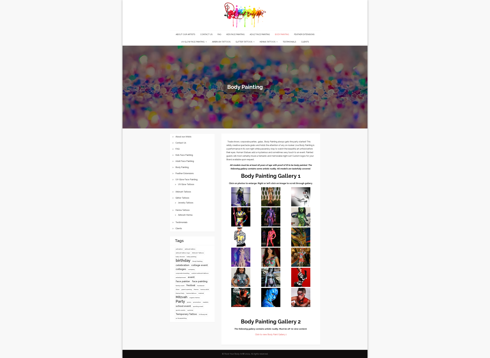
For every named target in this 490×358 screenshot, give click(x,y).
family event (180, 285)
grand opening (186, 289)
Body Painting (282, 34)
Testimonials (289, 42)
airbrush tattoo (190, 249)
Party (180, 301)
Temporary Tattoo (186, 314)
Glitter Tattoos (244, 42)
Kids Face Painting (235, 34)
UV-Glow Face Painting (193, 42)
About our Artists (185, 34)
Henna (196, 289)
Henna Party (180, 293)
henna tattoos (191, 293)
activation (179, 249)
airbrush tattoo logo (183, 253)
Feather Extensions (304, 34)
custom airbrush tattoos (200, 273)
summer (190, 310)
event (191, 277)
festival (190, 285)
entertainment (181, 277)
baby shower (180, 256)
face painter (183, 281)
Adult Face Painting (260, 34)
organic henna (194, 297)
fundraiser (200, 285)
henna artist (204, 289)
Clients (305, 42)
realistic (205, 302)
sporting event (198, 306)
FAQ (219, 34)
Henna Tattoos (267, 42)
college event (199, 265)
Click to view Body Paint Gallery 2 (271, 334)
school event (183, 306)
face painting (199, 281)
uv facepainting (181, 318)
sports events (180, 310)
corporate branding (182, 273)
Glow (177, 289)
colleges (181, 269)
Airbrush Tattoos (221, 42)
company (191, 269)
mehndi (201, 293)
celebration (182, 265)
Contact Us (206, 34)
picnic (189, 302)
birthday (183, 260)
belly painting (191, 256)
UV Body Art (203, 314)
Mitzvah (181, 297)
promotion (197, 302)
